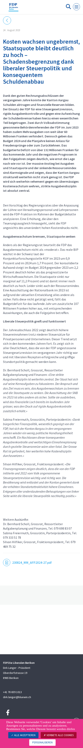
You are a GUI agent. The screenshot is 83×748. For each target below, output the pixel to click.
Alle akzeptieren (24, 735)
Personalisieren (42, 742)
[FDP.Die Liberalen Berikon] (13, 8)
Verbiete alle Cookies (60, 735)
